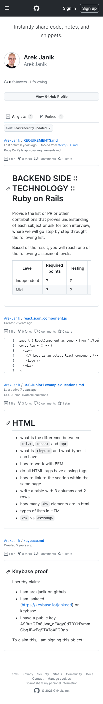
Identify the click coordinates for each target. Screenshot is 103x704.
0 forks (26, 159)
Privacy (27, 674)
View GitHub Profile (52, 96)
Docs (89, 674)
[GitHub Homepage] (37, 690)
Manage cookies (59, 678)
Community (74, 674)
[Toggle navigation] (7, 8)
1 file (11, 159)
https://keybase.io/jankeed (47, 604)
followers (18, 82)
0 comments (47, 159)
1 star (66, 403)
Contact (38, 678)
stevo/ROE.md (68, 145)
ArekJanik (12, 140)
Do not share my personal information (52, 683)
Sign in (69, 8)
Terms (14, 674)
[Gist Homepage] (37, 8)
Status (57, 674)
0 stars (67, 159)
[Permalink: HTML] (8, 423)
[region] (51, 236)
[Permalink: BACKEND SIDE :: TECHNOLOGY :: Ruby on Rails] (8, 188)
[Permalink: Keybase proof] (8, 571)
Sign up (89, 8)
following (38, 82)
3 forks (26, 403)
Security (43, 674)
